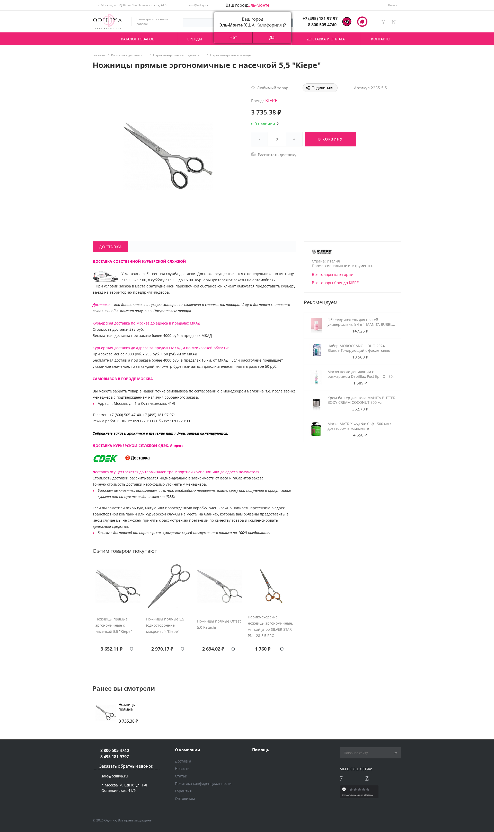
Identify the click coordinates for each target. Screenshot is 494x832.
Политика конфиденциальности (203, 783)
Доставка (183, 761)
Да (272, 37)
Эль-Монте (258, 5)
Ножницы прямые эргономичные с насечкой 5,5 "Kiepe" (113, 625)
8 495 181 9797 (114, 756)
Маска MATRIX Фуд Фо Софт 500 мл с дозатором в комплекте (360, 426)
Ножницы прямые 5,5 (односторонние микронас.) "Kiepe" (165, 625)
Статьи (181, 776)
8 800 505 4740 (322, 25)
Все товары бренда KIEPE (335, 282)
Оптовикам (185, 798)
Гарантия (183, 791)
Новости (182, 768)
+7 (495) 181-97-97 (320, 18)
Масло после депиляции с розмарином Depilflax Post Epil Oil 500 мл (361, 376)
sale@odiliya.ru (199, 5)
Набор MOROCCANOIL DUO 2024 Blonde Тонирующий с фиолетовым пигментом (359, 350)
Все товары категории (333, 274)
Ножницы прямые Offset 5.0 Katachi (219, 624)
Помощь (260, 749)
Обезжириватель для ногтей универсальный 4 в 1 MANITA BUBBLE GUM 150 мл (361, 324)
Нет (233, 37)
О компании (187, 749)
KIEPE (271, 100)
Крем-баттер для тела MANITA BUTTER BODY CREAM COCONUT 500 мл (361, 400)
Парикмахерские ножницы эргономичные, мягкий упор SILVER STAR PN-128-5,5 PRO (270, 626)
